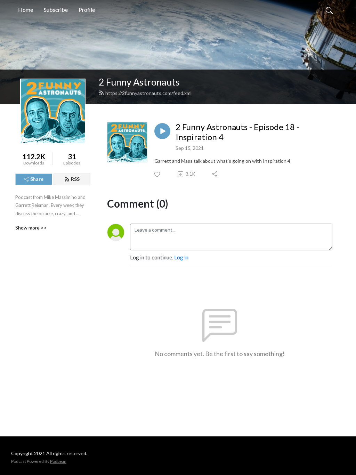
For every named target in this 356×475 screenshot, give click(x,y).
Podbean (58, 461)
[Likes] (158, 174)
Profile (87, 9)
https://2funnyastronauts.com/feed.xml (148, 93)
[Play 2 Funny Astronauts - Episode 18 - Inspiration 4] (162, 131)
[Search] (329, 10)
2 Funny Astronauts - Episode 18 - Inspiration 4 (237, 132)
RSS (75, 179)
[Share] (215, 174)
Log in (181, 257)
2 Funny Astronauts (139, 82)
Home (25, 9)
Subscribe (56, 9)
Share (36, 179)
